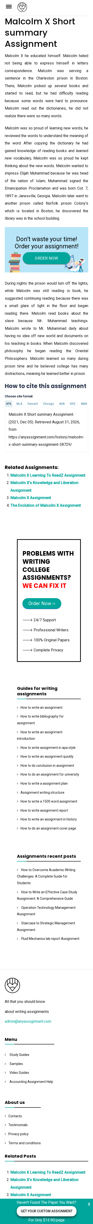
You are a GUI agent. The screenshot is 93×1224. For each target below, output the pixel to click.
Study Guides (19, 1055)
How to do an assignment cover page (48, 828)
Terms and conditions (24, 1143)
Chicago (48, 403)
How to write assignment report (44, 810)
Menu (11, 6)
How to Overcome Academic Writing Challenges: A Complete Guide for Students (46, 876)
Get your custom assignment (46, 1211)
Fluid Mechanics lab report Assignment (50, 939)
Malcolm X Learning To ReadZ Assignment (47, 475)
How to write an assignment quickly (47, 756)
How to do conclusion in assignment (47, 765)
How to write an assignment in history (49, 819)
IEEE (73, 403)
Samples (16, 1064)
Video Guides (19, 1073)
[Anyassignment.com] (52, 8)
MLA (19, 403)
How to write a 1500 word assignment (49, 801)
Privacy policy (18, 1134)
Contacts (15, 1116)
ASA (62, 403)
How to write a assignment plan (44, 783)
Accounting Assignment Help (31, 1082)
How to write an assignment (41, 707)
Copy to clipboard (22, 429)
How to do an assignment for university (50, 774)
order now (46, 258)
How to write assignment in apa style (48, 748)
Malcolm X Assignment (30, 497)
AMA (84, 403)
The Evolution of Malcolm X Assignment (45, 505)
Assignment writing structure (42, 792)
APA (8, 403)
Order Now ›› (41, 603)
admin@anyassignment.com (28, 1021)
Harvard (32, 403)
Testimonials (18, 1125)
